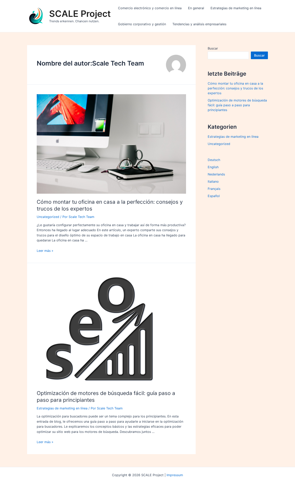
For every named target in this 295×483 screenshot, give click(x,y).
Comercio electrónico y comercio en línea (150, 8)
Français (214, 189)
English (213, 167)
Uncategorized (48, 217)
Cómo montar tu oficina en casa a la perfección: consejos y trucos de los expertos (235, 88)
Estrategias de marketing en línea (236, 8)
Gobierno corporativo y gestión (142, 24)
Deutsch (214, 160)
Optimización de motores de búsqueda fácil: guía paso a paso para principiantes (237, 105)
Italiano (213, 181)
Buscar (213, 48)
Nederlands (216, 174)
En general (196, 8)
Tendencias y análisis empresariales (199, 24)
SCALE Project (80, 13)
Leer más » (45, 251)
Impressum (175, 475)
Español (214, 196)
